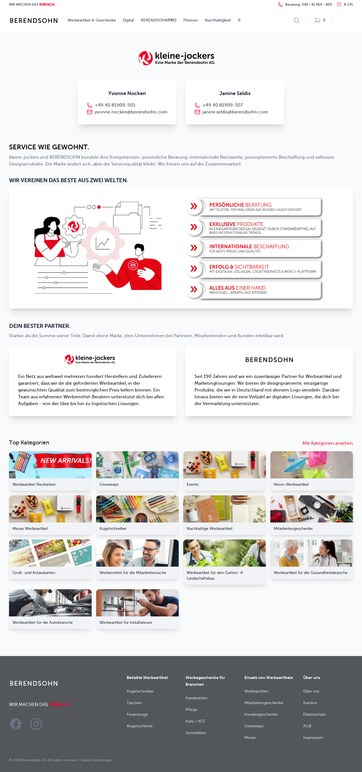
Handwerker (197, 698)
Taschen (134, 703)
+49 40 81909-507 (222, 105)
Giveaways (253, 726)
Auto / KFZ (195, 721)
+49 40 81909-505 (115, 105)
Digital (128, 20)
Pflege (191, 710)
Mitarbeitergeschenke (263, 703)
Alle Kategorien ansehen (327, 443)
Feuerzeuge (137, 714)
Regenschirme (140, 726)
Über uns (311, 691)
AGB (307, 726)
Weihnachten (256, 691)
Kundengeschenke (261, 714)
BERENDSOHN (158, 20)
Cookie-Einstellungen (96, 760)
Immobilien (196, 733)
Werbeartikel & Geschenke (92, 20)
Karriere (310, 703)
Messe (250, 738)
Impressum (313, 738)
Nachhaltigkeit (218, 20)
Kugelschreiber (140, 691)
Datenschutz (314, 714)
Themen (190, 20)
